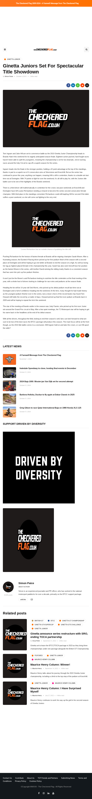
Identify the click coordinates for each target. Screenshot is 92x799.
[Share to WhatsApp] (78, 85)
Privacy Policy (20, 781)
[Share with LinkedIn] (73, 85)
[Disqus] (46, 739)
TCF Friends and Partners (48, 778)
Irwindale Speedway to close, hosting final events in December (48, 368)
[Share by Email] (87, 85)
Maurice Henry (37, 668)
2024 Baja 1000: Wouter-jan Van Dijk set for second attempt (46, 381)
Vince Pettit (36, 641)
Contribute (19, 778)
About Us (30, 778)
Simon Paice (9, 76)
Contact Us (7, 778)
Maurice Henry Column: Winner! (50, 664)
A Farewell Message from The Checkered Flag (40, 355)
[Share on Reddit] (82, 85)
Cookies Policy (35, 781)
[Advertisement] (46, 24)
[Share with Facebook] (68, 85)
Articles (23, 599)
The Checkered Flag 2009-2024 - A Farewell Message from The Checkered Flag (47, 3)
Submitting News (68, 778)
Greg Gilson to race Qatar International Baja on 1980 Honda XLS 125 (50, 408)
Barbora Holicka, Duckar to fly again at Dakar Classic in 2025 (47, 395)
